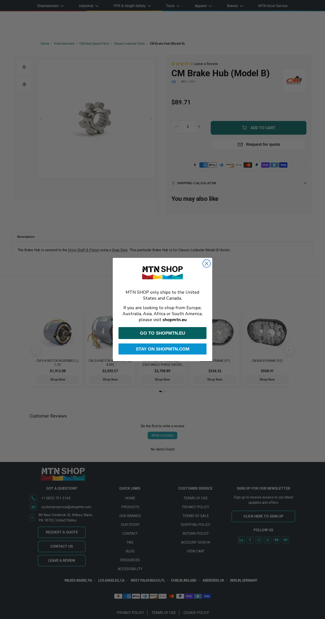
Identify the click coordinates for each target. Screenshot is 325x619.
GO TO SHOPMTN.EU (162, 333)
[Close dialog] (206, 263)
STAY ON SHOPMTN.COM (162, 349)
